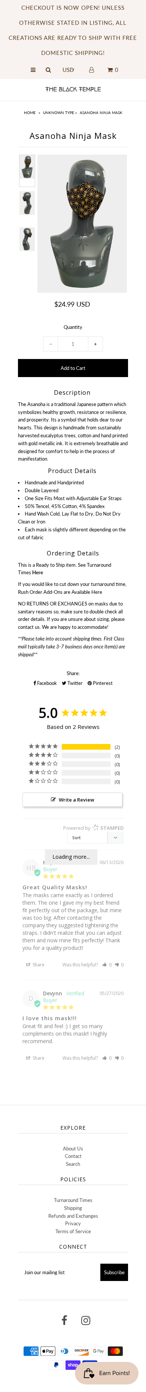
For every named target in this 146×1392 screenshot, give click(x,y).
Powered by (93, 828)
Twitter (74, 683)
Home (30, 112)
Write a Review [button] (76, 799)
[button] (107, 964)
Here (96, 592)
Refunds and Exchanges (73, 1216)
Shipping (73, 1208)
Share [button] (38, 964)
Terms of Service (73, 1231)
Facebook (46, 683)
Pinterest (102, 683)
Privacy (73, 1223)
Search (73, 1164)
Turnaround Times (73, 1200)
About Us (73, 1149)
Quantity (73, 327)
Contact (73, 1156)
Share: (73, 673)
